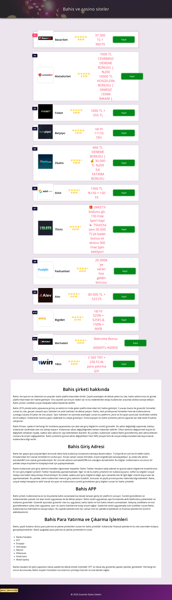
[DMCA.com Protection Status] (9, 591)
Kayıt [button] (123, 39)
